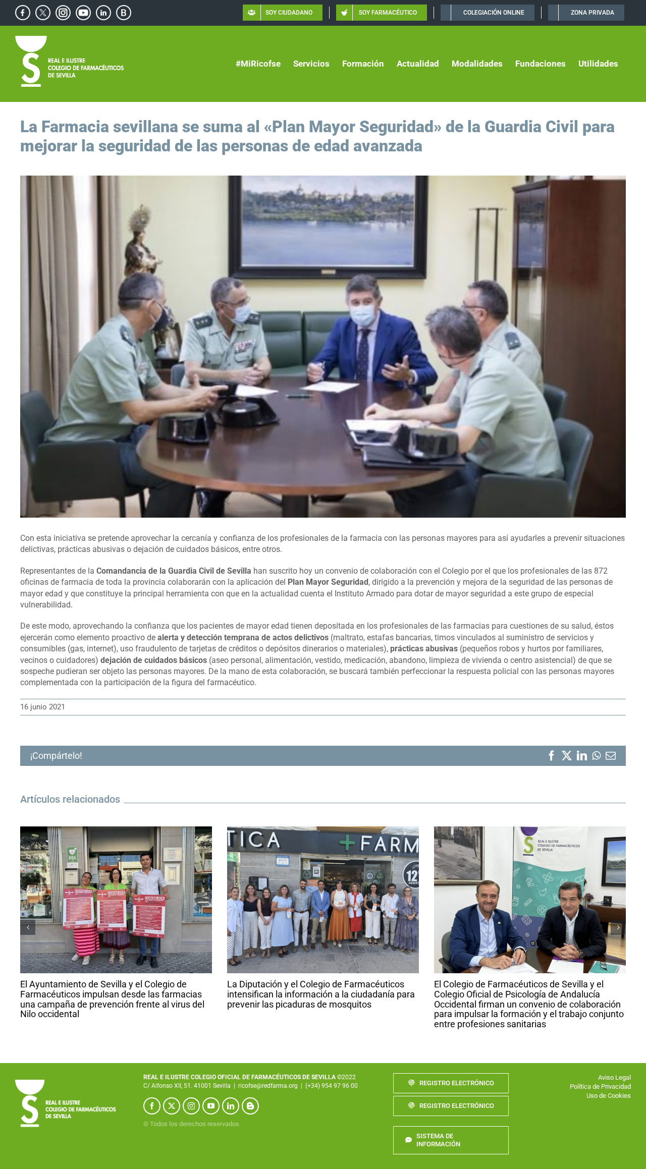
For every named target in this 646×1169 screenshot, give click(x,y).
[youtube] (211, 1108)
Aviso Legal (614, 1079)
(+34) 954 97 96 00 (331, 1087)
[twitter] (171, 1108)
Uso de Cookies (608, 1097)
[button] (27, 928)
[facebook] (151, 1108)
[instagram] (191, 1108)
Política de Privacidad (600, 1088)
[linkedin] (230, 1108)
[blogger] (250, 1108)
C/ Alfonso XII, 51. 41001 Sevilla (187, 1087)
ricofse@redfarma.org (268, 1087)
